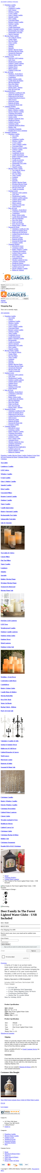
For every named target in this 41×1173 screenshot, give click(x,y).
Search (3, 285)
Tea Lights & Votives (14, 37)
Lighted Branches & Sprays (16, 98)
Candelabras (12, 77)
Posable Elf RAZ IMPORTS (21, 265)
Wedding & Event (10, 1139)
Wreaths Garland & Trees (16, 118)
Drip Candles (12, 18)
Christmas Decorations (15, 113)
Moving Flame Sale (14, 55)
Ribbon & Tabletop (18, 270)
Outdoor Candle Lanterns (16, 63)
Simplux (10, 46)
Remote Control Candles (15, 22)
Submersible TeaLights (15, 32)
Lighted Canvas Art (14, 122)
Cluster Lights (12, 117)
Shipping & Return (25, 1067)
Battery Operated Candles (16, 29)
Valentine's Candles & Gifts (16, 93)
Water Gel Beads (13, 86)
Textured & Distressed (15, 53)
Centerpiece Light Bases (15, 75)
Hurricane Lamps (13, 101)
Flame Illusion (16, 206)
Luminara (11, 44)
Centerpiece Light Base (19, 211)
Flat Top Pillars (13, 41)
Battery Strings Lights (15, 79)
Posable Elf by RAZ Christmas (17, 130)
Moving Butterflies (14, 82)
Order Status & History (11, 1157)
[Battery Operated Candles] (18, 280)
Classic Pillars (12, 39)
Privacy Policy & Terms (12, 1160)
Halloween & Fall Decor (15, 96)
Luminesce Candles (14, 8)
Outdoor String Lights (15, 65)
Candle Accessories (18, 160)
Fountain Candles (17, 242)
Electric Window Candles (16, 111)
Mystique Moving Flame (15, 51)
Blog (6, 1144)
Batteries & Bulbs (13, 103)
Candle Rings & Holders (15, 80)
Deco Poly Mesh (13, 84)
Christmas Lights (13, 124)
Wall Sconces (12, 99)
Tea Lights (11, 6)
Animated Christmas (11, 132)
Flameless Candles (10, 5)
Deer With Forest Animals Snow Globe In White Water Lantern (20, 1100)
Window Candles (17, 141)
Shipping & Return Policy (12, 1154)
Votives (14, 137)
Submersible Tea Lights (19, 163)
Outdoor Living (9, 56)
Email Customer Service (30, 1049)
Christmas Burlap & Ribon (16, 125)
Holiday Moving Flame (15, 49)
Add (5, 942)
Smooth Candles (13, 17)
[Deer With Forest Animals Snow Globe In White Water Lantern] (8, 1096)
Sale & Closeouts (13, 34)
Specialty (11, 48)
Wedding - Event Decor (15, 74)
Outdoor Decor (13, 67)
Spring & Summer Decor (15, 94)
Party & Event (9, 72)
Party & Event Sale (14, 89)
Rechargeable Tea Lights (15, 30)
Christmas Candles (14, 108)
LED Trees (11, 60)
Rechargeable (16, 158)
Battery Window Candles (16, 110)
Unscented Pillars (13, 20)
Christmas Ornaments (14, 129)
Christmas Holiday (10, 106)
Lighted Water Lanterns (15, 115)
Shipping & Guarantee (7, 1033)
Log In (3, 290)
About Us (7, 1155)
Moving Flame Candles (12, 36)
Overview (4, 963)
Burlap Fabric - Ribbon (15, 87)
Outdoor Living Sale (14, 70)
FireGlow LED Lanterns (15, 58)
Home (6, 876)
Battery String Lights (18, 215)
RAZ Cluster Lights (18, 256)
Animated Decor (17, 258)
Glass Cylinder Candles (15, 15)
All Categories (5, 313)
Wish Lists (8, 1159)
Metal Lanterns (12, 68)
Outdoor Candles (13, 24)
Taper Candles (12, 25)
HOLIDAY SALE (17, 246)
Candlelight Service (18, 153)
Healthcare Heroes (14, 120)
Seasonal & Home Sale (15, 105)
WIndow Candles (13, 12)
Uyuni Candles (12, 13)
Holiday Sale (12, 127)
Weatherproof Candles (15, 61)
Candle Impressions (14, 27)
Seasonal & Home (10, 91)
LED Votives (12, 10)
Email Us (7, 1126)
